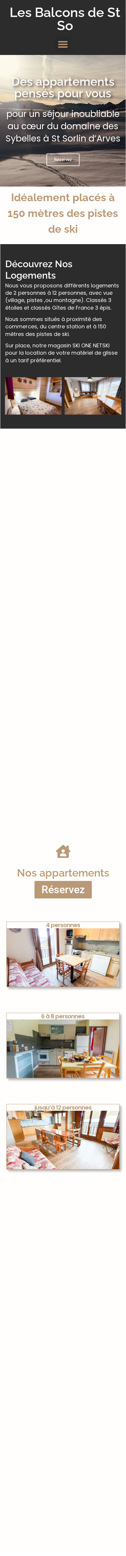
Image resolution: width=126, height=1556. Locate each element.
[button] (63, 44)
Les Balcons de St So (65, 19)
